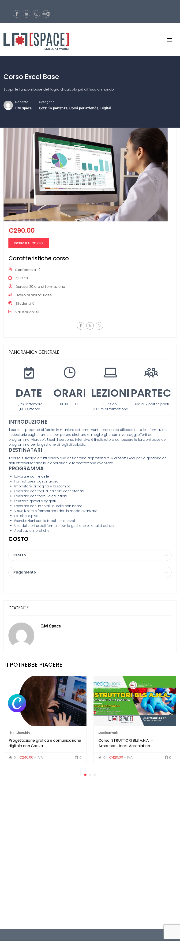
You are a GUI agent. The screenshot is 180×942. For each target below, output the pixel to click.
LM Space (51, 626)
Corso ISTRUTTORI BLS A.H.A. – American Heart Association (125, 743)
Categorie (47, 102)
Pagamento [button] (24, 572)
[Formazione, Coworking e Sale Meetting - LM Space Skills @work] (35, 39)
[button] (85, 775)
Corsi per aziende (83, 108)
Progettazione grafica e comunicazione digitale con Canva (45, 743)
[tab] (90, 555)
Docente (21, 102)
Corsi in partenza (53, 108)
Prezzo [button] (19, 555)
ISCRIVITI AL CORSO (28, 243)
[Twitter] (90, 326)
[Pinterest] (99, 326)
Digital (105, 108)
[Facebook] (80, 326)
